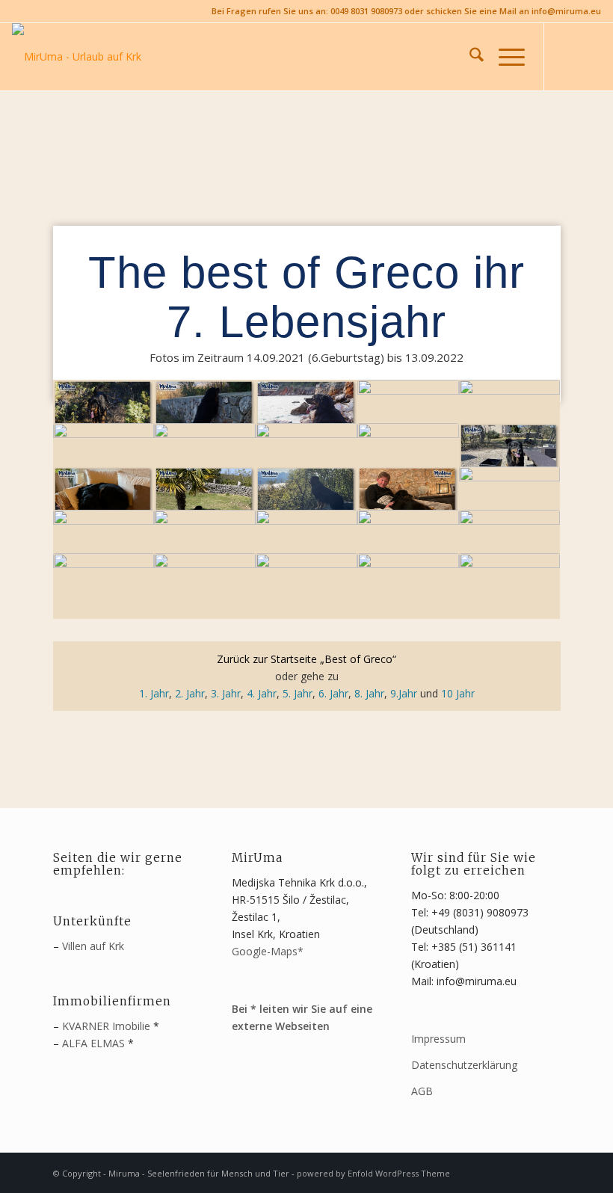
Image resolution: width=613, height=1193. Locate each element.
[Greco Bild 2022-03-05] (306, 456)
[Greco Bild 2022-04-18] (205, 499)
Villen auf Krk (93, 946)
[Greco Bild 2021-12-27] (510, 413)
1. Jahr (154, 693)
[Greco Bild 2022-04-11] (104, 499)
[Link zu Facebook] (567, 57)
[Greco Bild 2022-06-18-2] (306, 543)
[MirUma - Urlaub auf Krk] (76, 56)
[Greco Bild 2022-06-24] (408, 543)
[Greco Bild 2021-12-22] (306, 413)
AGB (422, 1091)
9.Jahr (403, 693)
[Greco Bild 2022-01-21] (104, 456)
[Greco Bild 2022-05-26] (510, 499)
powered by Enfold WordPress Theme (373, 1173)
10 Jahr (458, 693)
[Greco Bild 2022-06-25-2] (104, 586)
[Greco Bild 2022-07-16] (306, 586)
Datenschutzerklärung (464, 1065)
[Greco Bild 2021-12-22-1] (104, 413)
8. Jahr (369, 693)
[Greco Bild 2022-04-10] (510, 456)
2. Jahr (190, 693)
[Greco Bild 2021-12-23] (408, 413)
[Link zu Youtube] (590, 57)
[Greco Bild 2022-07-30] (510, 586)
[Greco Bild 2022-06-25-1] (510, 543)
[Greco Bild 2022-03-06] (408, 456)
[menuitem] (469, 56)
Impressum (438, 1039)
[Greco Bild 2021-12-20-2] (205, 413)
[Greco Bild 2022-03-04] (205, 456)
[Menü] (504, 56)
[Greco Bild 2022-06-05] (104, 543)
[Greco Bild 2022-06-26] (205, 586)
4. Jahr (262, 693)
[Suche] (469, 56)
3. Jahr (226, 693)
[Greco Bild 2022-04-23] (408, 499)
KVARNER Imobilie (106, 1026)
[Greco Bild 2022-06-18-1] (205, 543)
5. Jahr (297, 693)
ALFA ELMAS (93, 1043)
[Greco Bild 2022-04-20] (306, 499)
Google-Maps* (268, 951)
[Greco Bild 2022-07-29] (408, 586)
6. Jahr (333, 693)
